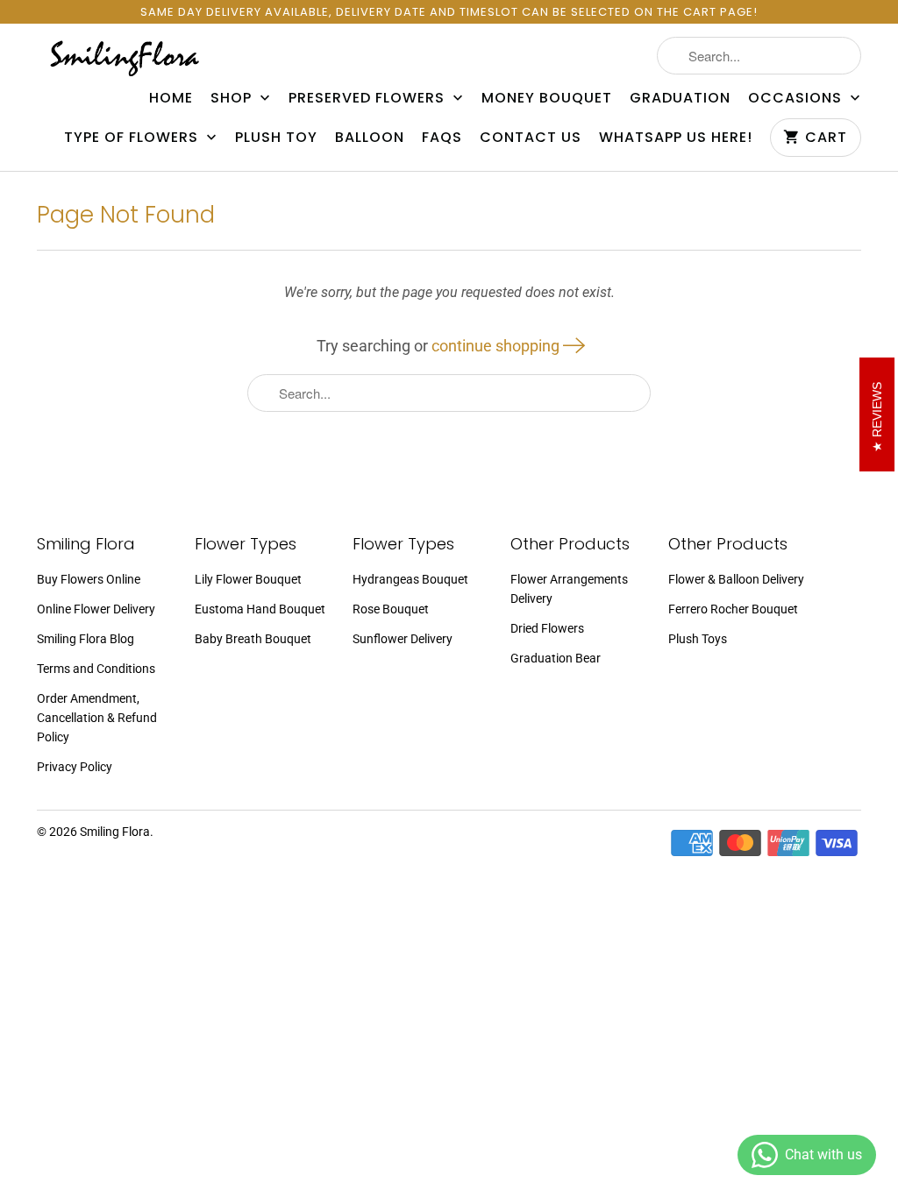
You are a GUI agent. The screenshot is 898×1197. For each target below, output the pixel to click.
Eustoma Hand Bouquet (260, 609)
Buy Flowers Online (88, 579)
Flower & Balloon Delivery (736, 579)
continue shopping (497, 345)
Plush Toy (276, 137)
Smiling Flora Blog (85, 639)
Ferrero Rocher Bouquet (733, 609)
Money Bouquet (546, 98)
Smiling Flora (115, 832)
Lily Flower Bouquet (248, 579)
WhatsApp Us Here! (675, 137)
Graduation (680, 98)
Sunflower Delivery (403, 639)
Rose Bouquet (391, 609)
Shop (233, 98)
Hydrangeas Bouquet (410, 579)
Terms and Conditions (96, 669)
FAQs (442, 137)
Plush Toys (697, 639)
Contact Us (530, 137)
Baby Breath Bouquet (253, 639)
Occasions (797, 98)
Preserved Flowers (369, 98)
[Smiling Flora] (124, 57)
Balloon (369, 137)
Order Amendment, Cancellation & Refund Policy (97, 717)
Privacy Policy (74, 767)
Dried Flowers (547, 628)
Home (171, 98)
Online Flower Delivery (96, 609)
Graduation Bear (555, 658)
